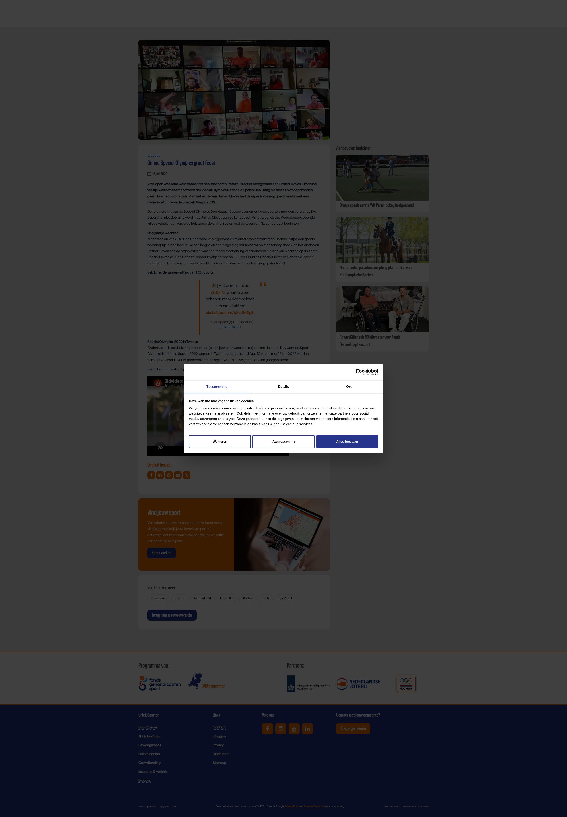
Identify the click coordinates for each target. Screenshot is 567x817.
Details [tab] (283, 386)
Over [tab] (350, 386)
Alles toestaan (347, 441)
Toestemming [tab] (216, 386)
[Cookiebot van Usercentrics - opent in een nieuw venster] (359, 372)
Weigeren (220, 441)
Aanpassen (281, 441)
